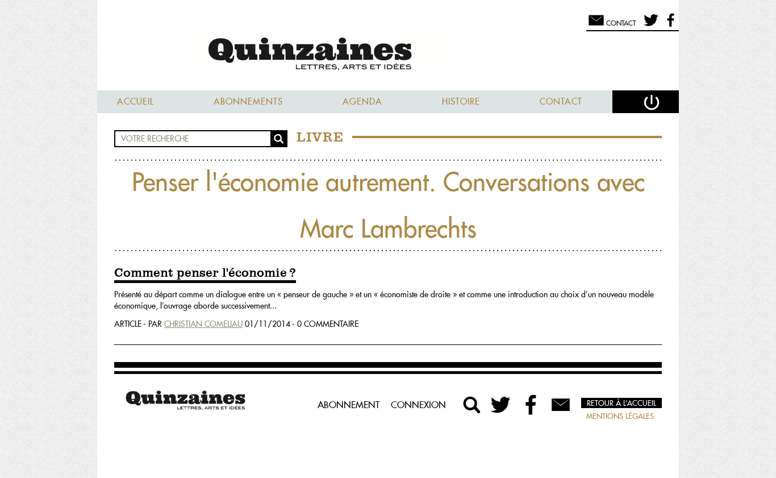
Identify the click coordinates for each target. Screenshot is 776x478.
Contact (561, 101)
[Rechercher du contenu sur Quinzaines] (472, 405)
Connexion (418, 404)
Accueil (135, 101)
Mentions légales (620, 416)
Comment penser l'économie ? (205, 273)
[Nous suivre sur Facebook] (669, 25)
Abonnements (248, 101)
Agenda (362, 101)
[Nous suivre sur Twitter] (649, 25)
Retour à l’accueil (621, 403)
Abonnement (348, 404)
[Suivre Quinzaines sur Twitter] (502, 405)
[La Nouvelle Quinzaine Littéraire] (388, 54)
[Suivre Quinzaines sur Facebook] (531, 405)
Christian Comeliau (203, 324)
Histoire (461, 101)
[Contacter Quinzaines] (561, 405)
